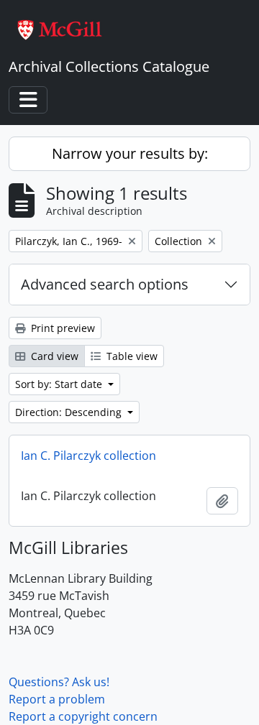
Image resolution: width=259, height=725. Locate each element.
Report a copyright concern (83, 716)
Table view (131, 356)
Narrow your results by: (130, 153)
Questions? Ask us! (59, 682)
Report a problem (57, 699)
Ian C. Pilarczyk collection (88, 455)
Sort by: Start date (60, 384)
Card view (53, 356)
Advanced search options (104, 284)
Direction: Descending (69, 412)
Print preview (61, 328)
